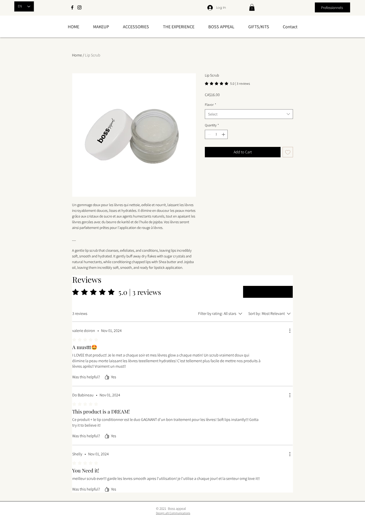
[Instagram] (79, 7)
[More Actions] (290, 331)
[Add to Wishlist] (288, 152)
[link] (252, 7)
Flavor (210, 104)
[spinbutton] (216, 134)
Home (77, 55)
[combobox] (249, 114)
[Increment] (224, 134)
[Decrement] (209, 134)
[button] (101, 26)
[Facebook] (72, 7)
